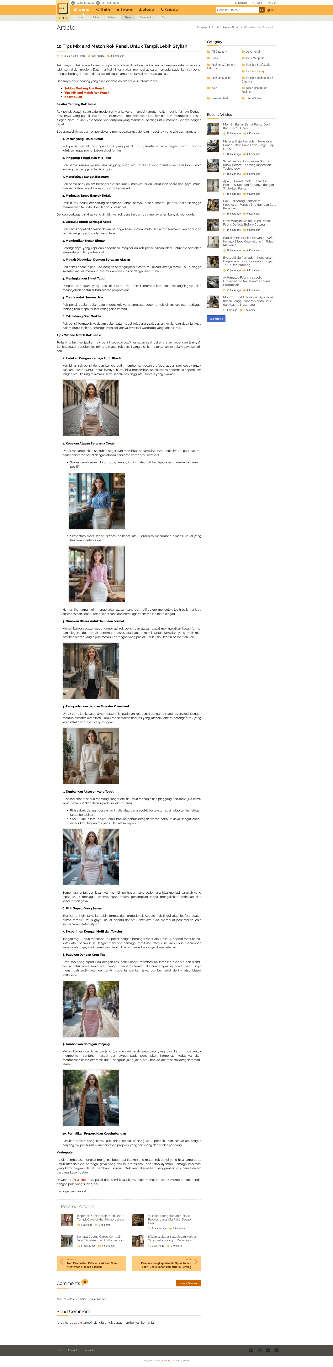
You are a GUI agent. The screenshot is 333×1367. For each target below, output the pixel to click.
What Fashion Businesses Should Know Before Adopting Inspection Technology (247, 164)
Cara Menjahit (255, 58)
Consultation (146, 17)
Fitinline (166, 1360)
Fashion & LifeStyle (258, 64)
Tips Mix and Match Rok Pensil (86, 92)
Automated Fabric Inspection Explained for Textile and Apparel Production (246, 281)
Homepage (202, 27)
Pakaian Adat (219, 98)
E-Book (96, 17)
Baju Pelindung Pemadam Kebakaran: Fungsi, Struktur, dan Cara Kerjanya (249, 204)
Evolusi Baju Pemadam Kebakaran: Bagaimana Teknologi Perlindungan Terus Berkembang (248, 261)
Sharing (104, 9)
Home (60, 1350)
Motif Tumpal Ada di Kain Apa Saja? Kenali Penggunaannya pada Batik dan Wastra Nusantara (248, 300)
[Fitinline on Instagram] (259, 1350)
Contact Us (171, 9)
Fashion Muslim (221, 78)
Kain (214, 88)
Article (128, 17)
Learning (83, 9)
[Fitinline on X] (276, 1350)
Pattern (112, 17)
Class (165, 17)
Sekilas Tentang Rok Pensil (84, 88)
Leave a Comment (188, 1283)
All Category (219, 51)
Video (81, 17)
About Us (148, 9)
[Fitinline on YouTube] (251, 1350)
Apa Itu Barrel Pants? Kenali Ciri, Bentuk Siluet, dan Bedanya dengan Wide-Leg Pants (248, 184)
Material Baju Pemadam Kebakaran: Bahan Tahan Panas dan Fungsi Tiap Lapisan (248, 145)
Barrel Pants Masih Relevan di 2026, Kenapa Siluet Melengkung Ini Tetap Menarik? (248, 241)
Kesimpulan (73, 97)
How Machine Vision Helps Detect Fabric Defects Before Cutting (247, 222)
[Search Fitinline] (262, 10)
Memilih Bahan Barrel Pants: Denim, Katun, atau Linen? (248, 126)
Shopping (126, 9)
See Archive (216, 318)
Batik (214, 58)
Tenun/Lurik (253, 98)
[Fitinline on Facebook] (268, 1350)
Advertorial (253, 51)
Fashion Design (231, 27)
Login (78, 1322)
